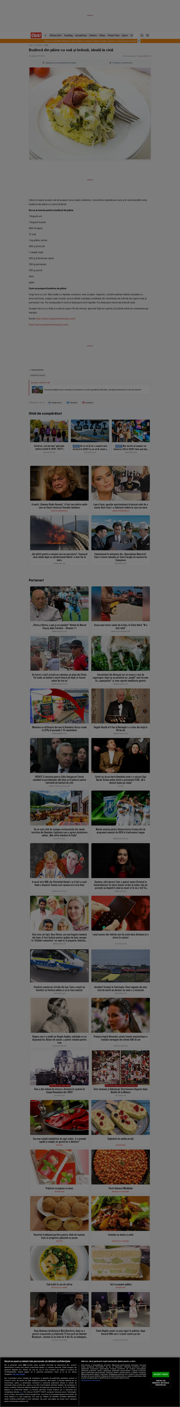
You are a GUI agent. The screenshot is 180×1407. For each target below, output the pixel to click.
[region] (90, 1382)
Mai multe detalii (18, 1374)
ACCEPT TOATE (161, 1374)
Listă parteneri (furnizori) (90, 1380)
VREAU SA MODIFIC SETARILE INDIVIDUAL (160, 1383)
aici (21, 1392)
